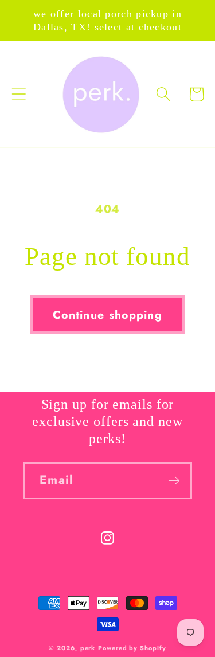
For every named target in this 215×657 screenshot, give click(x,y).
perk (88, 647)
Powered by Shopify (132, 647)
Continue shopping (107, 315)
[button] (18, 94)
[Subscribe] (174, 480)
